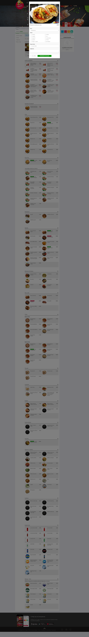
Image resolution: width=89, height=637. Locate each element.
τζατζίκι (47, 34)
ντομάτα (33, 36)
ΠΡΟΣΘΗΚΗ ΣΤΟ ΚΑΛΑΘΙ (44, 55)
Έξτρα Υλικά (32, 44)
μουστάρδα (48, 41)
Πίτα (31, 28)
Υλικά (31, 32)
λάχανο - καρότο (35, 41)
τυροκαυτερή (48, 37)
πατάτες (33, 34)
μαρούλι (33, 39)
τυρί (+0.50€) (34, 46)
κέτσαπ (47, 39)
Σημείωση (32, 48)
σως (47, 36)
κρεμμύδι (33, 37)
